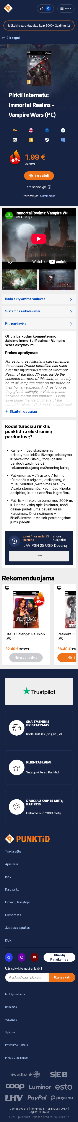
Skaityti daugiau (23, 411)
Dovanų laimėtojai (17, 902)
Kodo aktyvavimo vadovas (25, 299)
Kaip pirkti (12, 889)
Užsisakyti (62, 977)
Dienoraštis (13, 915)
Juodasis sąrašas (17, 927)
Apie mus (11, 864)
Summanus (47, 196)
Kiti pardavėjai (16, 323)
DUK (8, 940)
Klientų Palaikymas (59, 957)
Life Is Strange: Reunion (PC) (25, 636)
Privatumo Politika (16, 1045)
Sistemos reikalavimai (22, 311)
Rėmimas (11, 1007)
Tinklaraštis (13, 851)
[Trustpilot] (39, 556)
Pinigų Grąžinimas (16, 1057)
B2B (8, 877)
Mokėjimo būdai (15, 994)
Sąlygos (10, 1032)
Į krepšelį (42, 175)
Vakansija (11, 1019)
